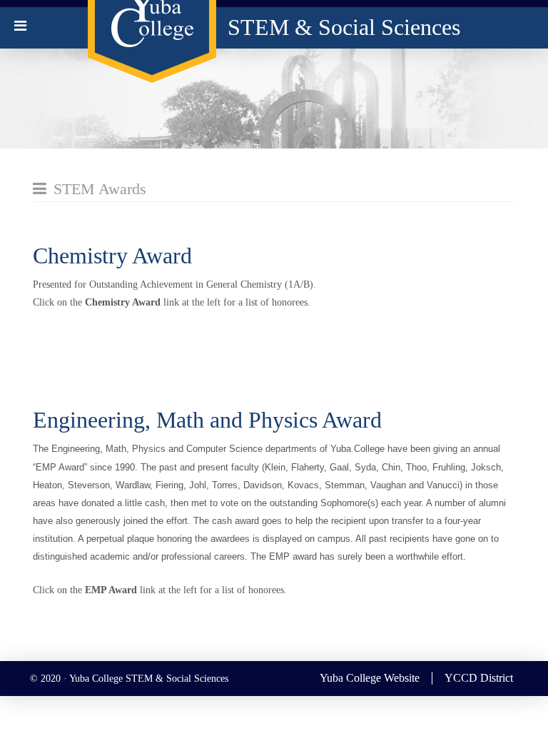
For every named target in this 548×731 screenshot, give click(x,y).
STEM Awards (100, 189)
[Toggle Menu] (20, 25)
